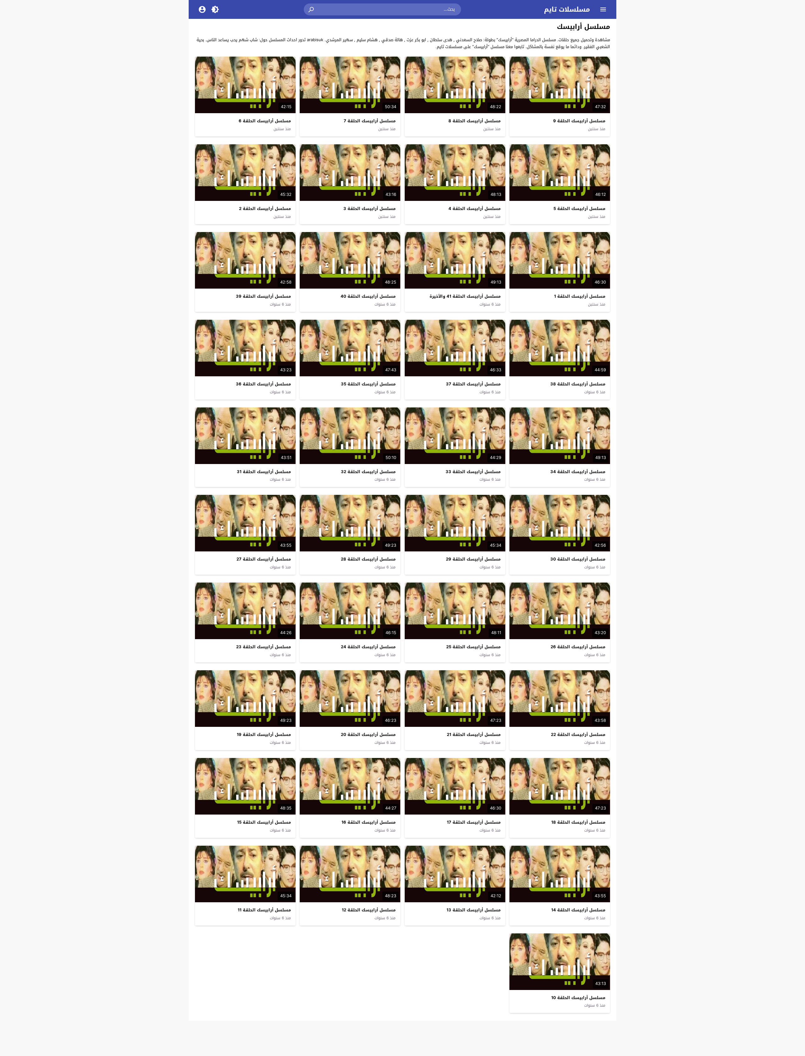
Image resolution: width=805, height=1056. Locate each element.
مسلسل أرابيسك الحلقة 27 (263, 559)
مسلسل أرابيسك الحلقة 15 (264, 822)
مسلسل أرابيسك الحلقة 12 (369, 910)
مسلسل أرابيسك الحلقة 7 (370, 121)
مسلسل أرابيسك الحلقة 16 (368, 822)
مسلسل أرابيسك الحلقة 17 (474, 822)
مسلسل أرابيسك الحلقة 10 (578, 998)
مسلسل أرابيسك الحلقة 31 (264, 472)
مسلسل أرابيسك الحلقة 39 (263, 296)
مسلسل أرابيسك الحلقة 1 (579, 296)
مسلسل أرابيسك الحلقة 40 (368, 296)
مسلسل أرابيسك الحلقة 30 (577, 559)
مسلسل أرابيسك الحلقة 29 (473, 559)
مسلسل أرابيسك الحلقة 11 (264, 910)
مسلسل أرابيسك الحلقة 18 (578, 822)
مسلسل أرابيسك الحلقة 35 (368, 384)
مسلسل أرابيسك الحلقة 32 (368, 472)
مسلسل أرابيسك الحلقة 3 (369, 209)
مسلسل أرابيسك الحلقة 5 (579, 209)
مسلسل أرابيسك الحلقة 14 (578, 910)
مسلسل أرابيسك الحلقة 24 (368, 647)
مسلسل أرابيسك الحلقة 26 (578, 647)
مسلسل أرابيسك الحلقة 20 (368, 734)
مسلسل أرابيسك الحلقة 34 (577, 472)
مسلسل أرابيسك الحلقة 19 (264, 734)
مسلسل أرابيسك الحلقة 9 (579, 121)
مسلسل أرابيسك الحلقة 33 (473, 472)
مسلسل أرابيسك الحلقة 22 (578, 734)
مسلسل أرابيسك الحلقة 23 (263, 647)
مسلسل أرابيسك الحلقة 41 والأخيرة (465, 296)
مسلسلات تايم (567, 9)
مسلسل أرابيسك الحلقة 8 (474, 121)
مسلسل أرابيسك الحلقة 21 (474, 734)
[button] (311, 9)
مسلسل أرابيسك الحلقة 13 (474, 910)
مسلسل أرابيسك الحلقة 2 (265, 209)
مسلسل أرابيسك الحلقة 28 (368, 559)
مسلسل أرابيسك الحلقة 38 (577, 384)
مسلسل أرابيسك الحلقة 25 (473, 647)
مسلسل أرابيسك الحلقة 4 (474, 209)
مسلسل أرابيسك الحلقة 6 (265, 121)
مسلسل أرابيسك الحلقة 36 (263, 384)
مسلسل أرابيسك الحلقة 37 (473, 384)
